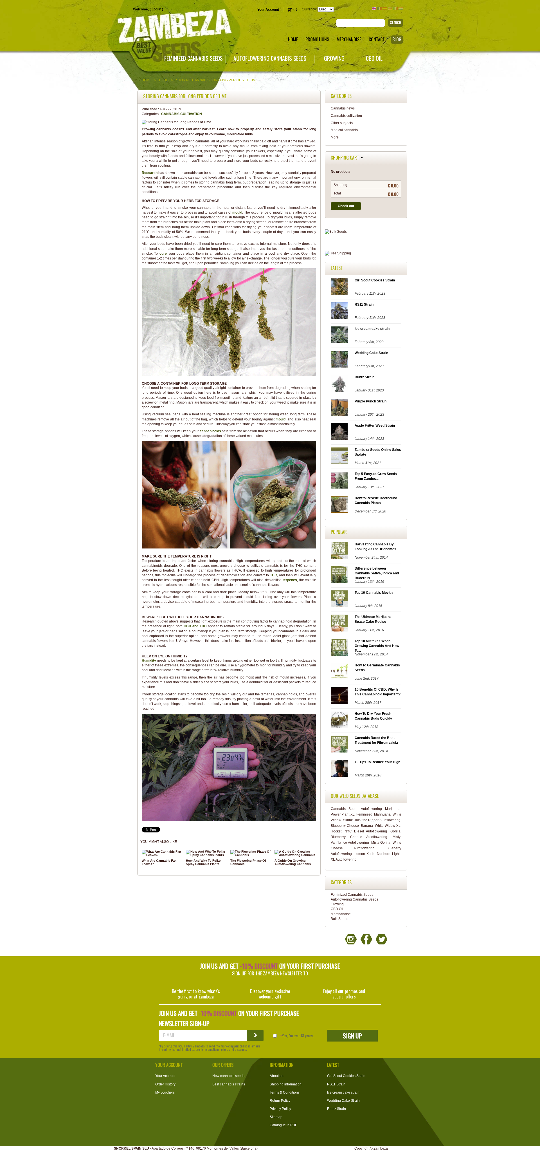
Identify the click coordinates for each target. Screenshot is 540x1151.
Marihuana (382, 814)
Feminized (364, 814)
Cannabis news (343, 108)
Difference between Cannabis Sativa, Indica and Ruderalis (377, 573)
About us (276, 1076)
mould (237, 212)
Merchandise (341, 914)
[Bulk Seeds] (366, 231)
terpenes (290, 580)
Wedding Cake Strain (371, 353)
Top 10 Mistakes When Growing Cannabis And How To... (377, 646)
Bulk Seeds (339, 919)
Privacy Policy (280, 1109)
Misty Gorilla (381, 843)
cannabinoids (210, 431)
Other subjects (342, 123)
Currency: (309, 9)
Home (146, 80)
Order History (165, 1084)
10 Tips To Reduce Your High (377, 762)
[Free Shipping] (366, 253)
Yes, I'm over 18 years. (298, 1035)
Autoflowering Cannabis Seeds (269, 58)
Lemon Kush (364, 854)
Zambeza (381, 1148)
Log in (156, 9)
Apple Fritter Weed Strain (375, 425)
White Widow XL (387, 826)
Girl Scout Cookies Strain (375, 280)
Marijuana (392, 809)
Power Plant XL (343, 814)
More (335, 137)
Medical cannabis (344, 130)
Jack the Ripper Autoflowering (377, 820)
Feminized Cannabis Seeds (193, 58)
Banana (367, 826)
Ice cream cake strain (372, 329)
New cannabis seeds (228, 1076)
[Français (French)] (379, 8)
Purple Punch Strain (370, 401)
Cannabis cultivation (181, 114)
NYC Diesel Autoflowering (366, 831)
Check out (346, 206)
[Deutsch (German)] (390, 8)
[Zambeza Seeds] (112, 27)
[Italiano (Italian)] (395, 8)
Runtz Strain (364, 377)
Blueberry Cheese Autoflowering (359, 837)
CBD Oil (374, 58)
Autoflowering (371, 809)
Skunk (348, 820)
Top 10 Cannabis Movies (374, 593)
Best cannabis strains (228, 1084)
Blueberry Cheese (345, 826)
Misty (396, 837)
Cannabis (338, 809)
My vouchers (165, 1092)
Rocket (336, 831)
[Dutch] (401, 8)
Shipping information (286, 1084)
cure (163, 254)
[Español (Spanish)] (384, 8)
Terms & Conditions (285, 1092)
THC (273, 575)
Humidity (149, 660)
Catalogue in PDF (283, 1125)
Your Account (268, 10)
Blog (163, 80)
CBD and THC (195, 626)
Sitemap (276, 1117)
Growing (334, 58)
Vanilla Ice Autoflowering (350, 843)
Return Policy (280, 1101)
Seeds (353, 809)
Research (150, 173)
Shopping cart (345, 157)
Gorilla (395, 831)
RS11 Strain (364, 304)
